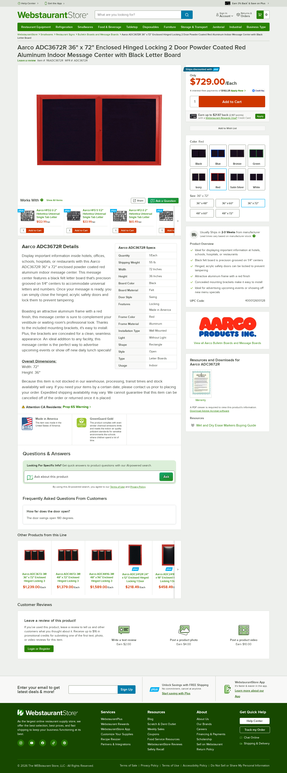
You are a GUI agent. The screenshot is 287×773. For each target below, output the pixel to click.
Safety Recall (155, 749)
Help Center (28, 3)
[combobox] (138, 15)
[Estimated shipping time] (254, 236)
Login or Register (39, 648)
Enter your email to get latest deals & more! (38, 689)
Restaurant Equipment (36, 27)
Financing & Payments (211, 734)
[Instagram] (20, 743)
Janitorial (218, 27)
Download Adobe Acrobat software (209, 410)
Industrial (235, 27)
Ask (166, 477)
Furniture (170, 27)
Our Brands (204, 724)
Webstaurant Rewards (115, 724)
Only (193, 75)
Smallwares (85, 27)
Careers (202, 729)
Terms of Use (117, 486)
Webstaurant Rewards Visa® (221, 117)
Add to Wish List (227, 128)
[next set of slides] (177, 221)
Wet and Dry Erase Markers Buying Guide (230, 425)
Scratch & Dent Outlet (161, 724)
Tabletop (132, 27)
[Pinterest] (64, 743)
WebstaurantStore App (115, 729)
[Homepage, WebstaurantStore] (52, 15)
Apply (261, 117)
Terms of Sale (128, 765)
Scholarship (204, 739)
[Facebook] (42, 743)
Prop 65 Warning (75, 407)
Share (140, 200)
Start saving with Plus (176, 693)
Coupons (153, 734)
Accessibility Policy (195, 765)
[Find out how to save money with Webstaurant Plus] (21, 211)
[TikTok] (53, 743)
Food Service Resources (163, 739)
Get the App (55, 3)
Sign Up (127, 689)
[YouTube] (31, 743)
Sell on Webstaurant (209, 744)
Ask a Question (166, 201)
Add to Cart (35, 230)
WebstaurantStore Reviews (164, 744)
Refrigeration (64, 27)
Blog (150, 719)
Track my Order (255, 729)
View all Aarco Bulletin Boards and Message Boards (227, 343)
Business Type (256, 27)
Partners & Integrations (116, 744)
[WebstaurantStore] (52, 712)
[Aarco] (227, 327)
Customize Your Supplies (117, 734)
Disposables (151, 27)
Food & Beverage (109, 27)
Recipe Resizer (111, 739)
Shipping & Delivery (257, 743)
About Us (203, 719)
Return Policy (205, 749)
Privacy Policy (138, 486)
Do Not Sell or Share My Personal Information (240, 765)
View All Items (54, 200)
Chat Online (251, 737)
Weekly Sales (156, 729)
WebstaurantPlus (111, 719)
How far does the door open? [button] (48, 511)
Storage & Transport (194, 27)
